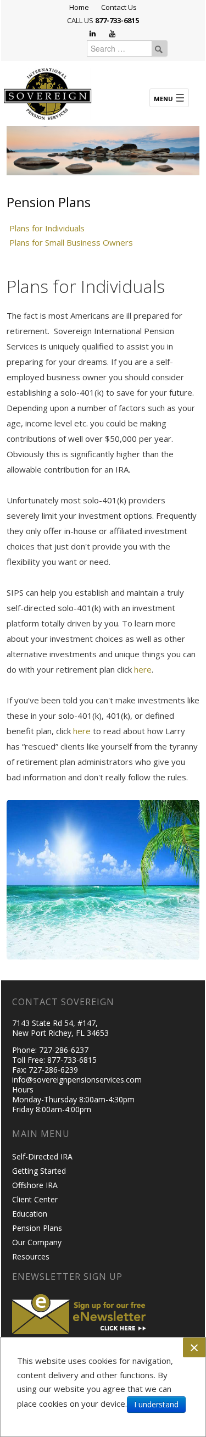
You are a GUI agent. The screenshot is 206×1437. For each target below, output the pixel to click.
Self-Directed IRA (42, 1156)
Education (29, 1213)
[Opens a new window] (93, 34)
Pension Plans (37, 1228)
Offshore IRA (35, 1185)
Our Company (37, 1242)
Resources (30, 1256)
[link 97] (80, 1312)
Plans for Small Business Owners (71, 242)
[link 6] (48, 92)
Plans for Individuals (47, 228)
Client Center (35, 1199)
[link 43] (169, 97)
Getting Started (39, 1171)
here (143, 669)
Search (159, 48)
